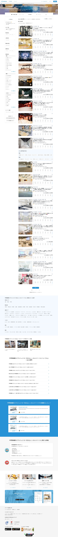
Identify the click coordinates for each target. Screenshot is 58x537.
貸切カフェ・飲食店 (47, 313)
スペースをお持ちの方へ (8, 509)
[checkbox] (6, 57)
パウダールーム (17, 315)
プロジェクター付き (21, 23)
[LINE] (25, 534)
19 (39, 290)
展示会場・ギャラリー (24, 315)
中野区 (20, 3)
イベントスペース (40, 313)
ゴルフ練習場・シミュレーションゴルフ (43, 315)
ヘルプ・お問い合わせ (33, 513)
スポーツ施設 (29, 315)
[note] (33, 534)
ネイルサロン (7, 315)
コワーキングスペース (28, 313)
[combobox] (32, 14)
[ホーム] (4, 1)
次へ (35, 287)
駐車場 (51, 315)
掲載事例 (18, 509)
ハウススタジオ (12, 313)
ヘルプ (16, 1)
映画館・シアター (12, 315)
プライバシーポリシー (18, 513)
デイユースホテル (34, 313)
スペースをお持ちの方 (44, 1)
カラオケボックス (34, 315)
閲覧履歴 (11, 1)
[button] (29, 364)
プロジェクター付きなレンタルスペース (11, 3)
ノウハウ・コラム (7, 513)
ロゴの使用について (39, 513)
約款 (14, 513)
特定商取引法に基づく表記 (25, 513)
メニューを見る (12, 487)
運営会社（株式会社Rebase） (9, 514)
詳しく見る (28, 487)
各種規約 (11, 513)
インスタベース (4, 3)
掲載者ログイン (14, 509)
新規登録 (55, 1)
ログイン (50, 1)
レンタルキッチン (17, 313)
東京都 (17, 3)
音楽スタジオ (7, 313)
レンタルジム (22, 313)
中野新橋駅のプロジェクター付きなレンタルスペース (27, 3)
